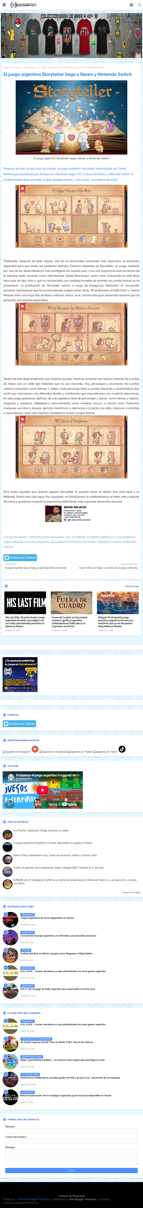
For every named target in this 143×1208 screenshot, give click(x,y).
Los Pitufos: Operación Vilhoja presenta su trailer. (41, 830)
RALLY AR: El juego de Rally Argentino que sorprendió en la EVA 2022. (57, 989)
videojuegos (29, 67)
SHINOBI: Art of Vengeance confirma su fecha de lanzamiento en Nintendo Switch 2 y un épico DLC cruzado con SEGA (75, 882)
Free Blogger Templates (83, 1199)
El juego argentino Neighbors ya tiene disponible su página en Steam (52, 843)
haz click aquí (122, 492)
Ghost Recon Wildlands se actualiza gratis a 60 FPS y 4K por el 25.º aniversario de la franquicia (70, 1077)
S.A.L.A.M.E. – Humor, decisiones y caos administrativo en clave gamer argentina (63, 971)
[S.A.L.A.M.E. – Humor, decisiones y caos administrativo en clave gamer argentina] (10, 973)
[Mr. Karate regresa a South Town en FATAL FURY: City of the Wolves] (10, 1044)
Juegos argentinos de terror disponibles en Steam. (47, 918)
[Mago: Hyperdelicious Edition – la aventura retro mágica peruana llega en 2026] (10, 1062)
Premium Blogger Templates (34, 1199)
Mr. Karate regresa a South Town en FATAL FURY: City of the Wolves (56, 1042)
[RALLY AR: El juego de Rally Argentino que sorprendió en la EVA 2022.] (10, 991)
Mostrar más (132, 586)
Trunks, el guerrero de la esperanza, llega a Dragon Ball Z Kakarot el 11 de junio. (58, 867)
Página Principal (11, 67)
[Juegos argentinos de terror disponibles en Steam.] (10, 920)
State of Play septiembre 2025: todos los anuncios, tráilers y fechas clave (55, 855)
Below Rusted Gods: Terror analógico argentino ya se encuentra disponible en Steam (65, 1095)
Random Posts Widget (131, 892)
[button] (139, 4)
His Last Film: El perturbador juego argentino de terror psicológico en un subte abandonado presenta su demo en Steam (25, 622)
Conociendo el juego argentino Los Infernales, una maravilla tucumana (58, 935)
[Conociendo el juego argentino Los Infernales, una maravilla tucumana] (10, 937)
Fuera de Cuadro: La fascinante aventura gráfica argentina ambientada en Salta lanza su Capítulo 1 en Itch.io (69, 622)
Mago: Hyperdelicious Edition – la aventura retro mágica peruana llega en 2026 (62, 1060)
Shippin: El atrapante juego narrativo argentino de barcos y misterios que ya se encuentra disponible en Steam (116, 622)
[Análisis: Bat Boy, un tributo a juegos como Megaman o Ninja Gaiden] (10, 955)
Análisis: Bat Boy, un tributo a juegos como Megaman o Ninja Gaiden (56, 953)
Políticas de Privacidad (72, 1196)
